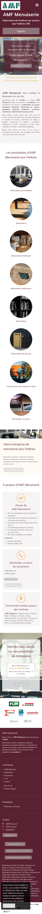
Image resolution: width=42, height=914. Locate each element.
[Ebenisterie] (21, 307)
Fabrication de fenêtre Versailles (13, 865)
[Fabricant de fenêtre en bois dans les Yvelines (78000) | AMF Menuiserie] (11, 5)
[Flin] (14, 704)
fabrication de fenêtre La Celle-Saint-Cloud (17, 879)
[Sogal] (14, 721)
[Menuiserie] (21, 209)
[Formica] (9, 713)
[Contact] (21, 405)
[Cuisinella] (32, 713)
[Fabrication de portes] (21, 339)
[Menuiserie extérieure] (21, 274)
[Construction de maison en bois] (21, 372)
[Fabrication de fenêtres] (21, 176)
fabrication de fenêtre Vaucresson (23, 877)
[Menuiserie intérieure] (21, 241)
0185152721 (11, 579)
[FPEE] (21, 713)
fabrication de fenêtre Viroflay (23, 870)
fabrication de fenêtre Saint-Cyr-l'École (15, 872)
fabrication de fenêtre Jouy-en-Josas (14, 881)
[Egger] (28, 704)
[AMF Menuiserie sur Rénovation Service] (7, 911)
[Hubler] (28, 721)
